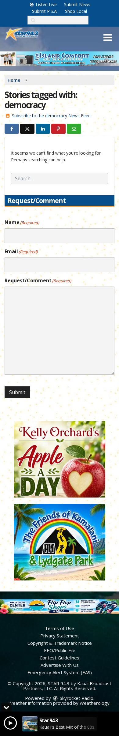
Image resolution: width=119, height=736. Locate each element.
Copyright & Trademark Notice (59, 643)
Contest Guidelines (59, 658)
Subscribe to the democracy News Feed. (52, 115)
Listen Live (45, 4)
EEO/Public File (59, 650)
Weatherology (95, 703)
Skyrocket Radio (76, 698)
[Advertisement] (59, 58)
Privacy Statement (59, 636)
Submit (17, 392)
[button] (107, 38)
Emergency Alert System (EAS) (59, 672)
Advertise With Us (60, 665)
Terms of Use (59, 628)
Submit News (77, 4)
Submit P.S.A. (45, 11)
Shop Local (76, 11)
